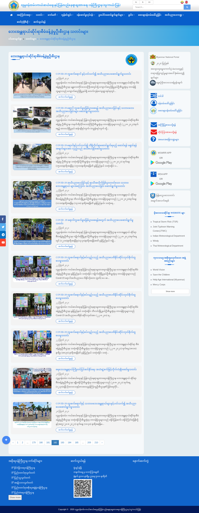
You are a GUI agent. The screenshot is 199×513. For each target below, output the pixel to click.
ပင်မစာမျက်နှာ (15, 39)
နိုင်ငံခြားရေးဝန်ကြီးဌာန (24, 468)
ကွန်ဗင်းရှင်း (66, 15)
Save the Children (161, 274)
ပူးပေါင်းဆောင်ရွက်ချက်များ (110, 15)
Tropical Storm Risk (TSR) (165, 222)
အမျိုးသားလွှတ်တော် (23, 482)
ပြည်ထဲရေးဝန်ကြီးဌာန (24, 492)
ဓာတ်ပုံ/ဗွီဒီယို (22, 22)
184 (69, 442)
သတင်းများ (31, 39)
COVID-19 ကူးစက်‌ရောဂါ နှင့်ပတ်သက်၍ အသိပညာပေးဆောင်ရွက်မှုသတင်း (93, 74)
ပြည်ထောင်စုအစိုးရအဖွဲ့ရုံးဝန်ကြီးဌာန (30, 487)
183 (62, 442)
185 (76, 442)
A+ (149, 2)
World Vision (159, 270)
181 (48, 442)
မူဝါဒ (130, 15)
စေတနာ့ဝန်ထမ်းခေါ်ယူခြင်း (149, 15)
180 (41, 442)
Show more (170, 291)
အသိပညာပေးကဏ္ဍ (173, 15)
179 (34, 442)
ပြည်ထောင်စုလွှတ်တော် (24, 473)
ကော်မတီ (52, 15)
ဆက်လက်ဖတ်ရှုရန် (65, 97)
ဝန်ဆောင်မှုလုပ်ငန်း (85, 15)
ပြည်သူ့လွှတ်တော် (22, 478)
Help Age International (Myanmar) (169, 279)
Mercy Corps (159, 284)
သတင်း (39, 15)
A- (136, 2)
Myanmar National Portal (167, 57)
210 (96, 442)
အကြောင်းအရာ (24, 15)
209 (89, 442)
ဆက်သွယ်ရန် (39, 22)
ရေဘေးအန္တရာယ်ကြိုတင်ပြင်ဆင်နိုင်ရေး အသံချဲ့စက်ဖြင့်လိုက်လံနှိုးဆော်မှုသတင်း (96, 369)
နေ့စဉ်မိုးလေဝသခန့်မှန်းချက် (169, 82)
